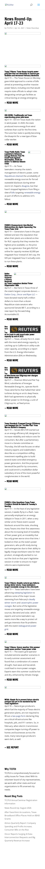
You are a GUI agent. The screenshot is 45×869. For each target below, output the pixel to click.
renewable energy (32, 192)
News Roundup (33, 28)
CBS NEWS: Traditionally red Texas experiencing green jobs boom (18, 116)
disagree (25, 186)
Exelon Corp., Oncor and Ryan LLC (20, 294)
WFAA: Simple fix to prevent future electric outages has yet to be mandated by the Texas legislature (22, 701)
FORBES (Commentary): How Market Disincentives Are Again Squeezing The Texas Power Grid (20, 227)
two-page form (19, 716)
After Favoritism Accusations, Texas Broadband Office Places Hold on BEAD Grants (22, 815)
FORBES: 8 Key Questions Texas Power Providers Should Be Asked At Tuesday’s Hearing (21, 504)
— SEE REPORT (12, 747)
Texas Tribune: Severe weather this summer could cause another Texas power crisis (22, 648)
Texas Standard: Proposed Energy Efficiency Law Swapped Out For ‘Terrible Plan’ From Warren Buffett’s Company (22, 425)
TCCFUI (10, 28)
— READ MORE (11, 102)
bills (13, 192)
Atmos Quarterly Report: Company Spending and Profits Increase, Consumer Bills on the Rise (20, 826)
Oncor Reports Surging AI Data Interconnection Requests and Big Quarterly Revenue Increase (20, 837)
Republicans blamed (14, 176)
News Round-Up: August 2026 (18, 808)
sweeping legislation (23, 592)
